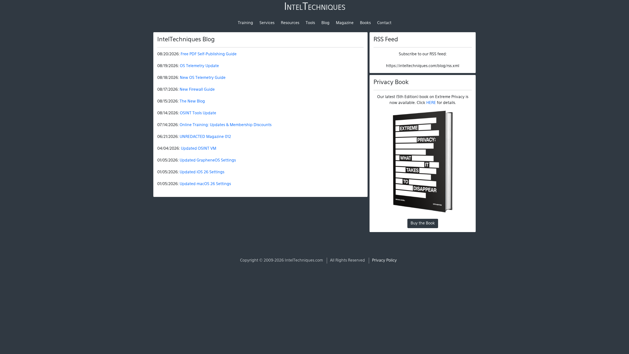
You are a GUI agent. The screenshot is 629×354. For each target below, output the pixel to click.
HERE (431, 103)
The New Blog (192, 101)
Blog (325, 23)
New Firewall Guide (197, 90)
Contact (384, 23)
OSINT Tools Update (198, 113)
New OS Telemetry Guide (203, 78)
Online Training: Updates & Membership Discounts (226, 125)
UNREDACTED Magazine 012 (205, 137)
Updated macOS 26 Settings (205, 184)
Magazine (345, 23)
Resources (290, 23)
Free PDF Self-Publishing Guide (209, 54)
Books (365, 23)
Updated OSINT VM (198, 149)
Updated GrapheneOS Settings (208, 160)
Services (266, 23)
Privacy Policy (384, 261)
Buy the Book (423, 223)
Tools (310, 23)
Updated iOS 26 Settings (202, 172)
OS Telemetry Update (199, 66)
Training (245, 23)
